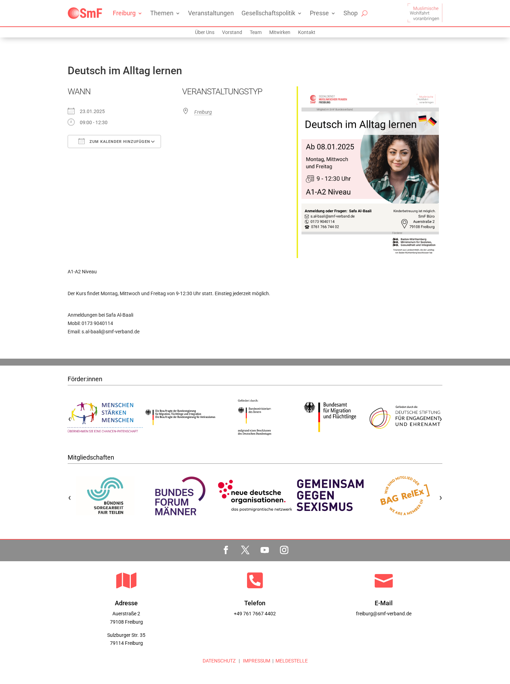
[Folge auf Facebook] (226, 550)
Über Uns (204, 32)
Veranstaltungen (211, 13)
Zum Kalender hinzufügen (119, 141)
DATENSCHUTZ (219, 661)
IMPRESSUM (256, 661)
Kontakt (306, 32)
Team (256, 32)
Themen (161, 13)
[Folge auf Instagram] (284, 550)
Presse (319, 13)
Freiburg (124, 13)
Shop (350, 13)
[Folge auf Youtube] (264, 550)
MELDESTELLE (291, 661)
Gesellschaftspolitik (268, 13)
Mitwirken (279, 32)
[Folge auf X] (245, 550)
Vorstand (232, 32)
